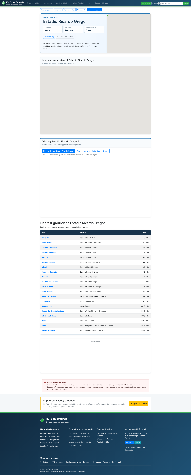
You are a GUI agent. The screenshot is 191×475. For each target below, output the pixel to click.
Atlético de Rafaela (49, 316)
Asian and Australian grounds (80, 442)
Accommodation (69, 10)
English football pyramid (49, 443)
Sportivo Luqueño (48, 262)
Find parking (49, 37)
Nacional (45, 257)
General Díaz (47, 243)
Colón (44, 326)
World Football (78, 3)
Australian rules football (112, 462)
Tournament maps (75, 445)
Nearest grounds (46, 10)
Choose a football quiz (105, 439)
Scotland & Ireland (63, 3)
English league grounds (49, 433)
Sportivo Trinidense (49, 248)
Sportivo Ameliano (49, 252)
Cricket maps (45, 462)
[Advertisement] (95, 357)
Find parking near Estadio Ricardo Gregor (92, 151)
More (90, 3)
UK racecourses (58, 462)
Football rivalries (103, 442)
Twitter (137, 442)
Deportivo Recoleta (49, 272)
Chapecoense (47, 306)
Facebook (129, 442)
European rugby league (92, 462)
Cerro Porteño (47, 287)
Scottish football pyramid (49, 446)
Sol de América (47, 291)
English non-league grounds (50, 436)
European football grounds (79, 433)
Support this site (101, 3)
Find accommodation (65, 37)
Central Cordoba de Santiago (53, 311)
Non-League (48, 3)
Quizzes (155, 3)
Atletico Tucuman (48, 331)
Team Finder (146, 3)
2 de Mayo (46, 301)
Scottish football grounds (49, 440)
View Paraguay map (94, 10)
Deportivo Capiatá (49, 296)
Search (186, 3)
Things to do (81, 10)
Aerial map (58, 10)
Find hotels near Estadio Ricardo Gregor (58, 151)
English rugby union (73, 462)
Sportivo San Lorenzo (50, 282)
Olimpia (44, 267)
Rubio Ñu (45, 238)
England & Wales (33, 3)
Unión (44, 321)
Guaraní (45, 277)
